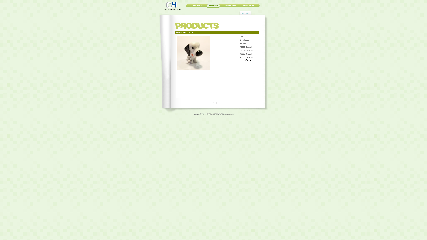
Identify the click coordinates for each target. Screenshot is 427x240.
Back (214, 103)
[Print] (246, 61)
